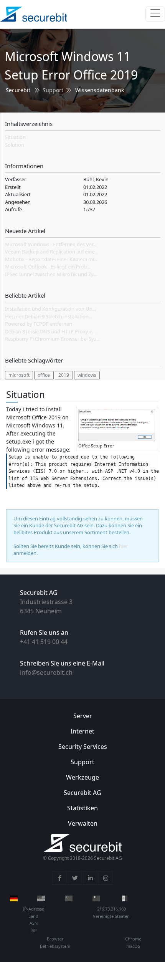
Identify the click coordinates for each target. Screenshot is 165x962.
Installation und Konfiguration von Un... (50, 308)
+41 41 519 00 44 (44, 641)
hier (123, 546)
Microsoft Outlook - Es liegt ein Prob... (48, 266)
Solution (14, 144)
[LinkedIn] (90, 878)
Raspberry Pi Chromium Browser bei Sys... (52, 338)
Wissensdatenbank (99, 90)
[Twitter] (75, 878)
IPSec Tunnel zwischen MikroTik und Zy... (51, 274)
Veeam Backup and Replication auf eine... (51, 251)
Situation (15, 137)
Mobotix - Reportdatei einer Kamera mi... (51, 259)
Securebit (18, 90)
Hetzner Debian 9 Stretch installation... (48, 316)
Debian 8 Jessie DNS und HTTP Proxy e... (50, 331)
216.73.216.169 (111, 909)
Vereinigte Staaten (111, 916)
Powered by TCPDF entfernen (38, 323)
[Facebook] (59, 878)
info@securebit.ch (46, 672)
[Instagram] (105, 878)
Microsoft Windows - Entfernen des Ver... (50, 244)
